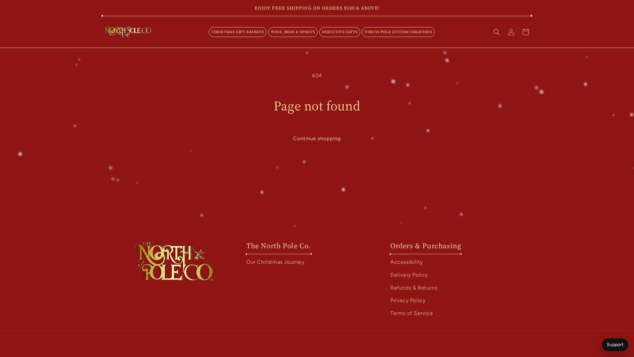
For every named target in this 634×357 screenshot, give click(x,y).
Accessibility (406, 262)
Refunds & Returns (413, 288)
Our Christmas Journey (275, 262)
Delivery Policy (409, 275)
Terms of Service (411, 313)
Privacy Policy (407, 300)
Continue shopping (317, 138)
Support (615, 344)
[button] (237, 32)
